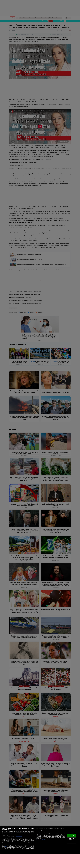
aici (6, 846)
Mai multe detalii (19, 836)
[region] (40, 840)
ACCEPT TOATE (71, 835)
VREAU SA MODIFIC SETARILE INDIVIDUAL (71, 840)
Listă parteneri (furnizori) (41, 839)
